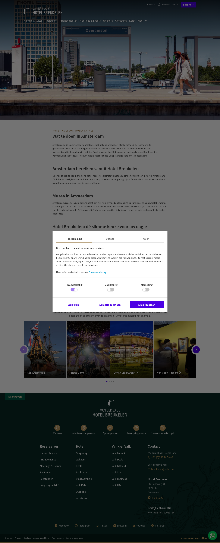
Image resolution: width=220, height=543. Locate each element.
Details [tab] (110, 238)
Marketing (147, 285)
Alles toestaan (146, 304)
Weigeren (73, 304)
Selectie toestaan (110, 304)
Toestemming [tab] (74, 238)
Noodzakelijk (74, 285)
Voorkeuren (111, 285)
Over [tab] (146, 238)
